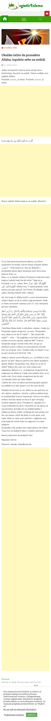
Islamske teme (10, 48)
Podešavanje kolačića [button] (14, 715)
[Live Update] (47, 13)
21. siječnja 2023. (10, 65)
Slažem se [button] (32, 715)
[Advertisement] (25, 111)
